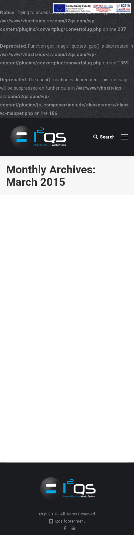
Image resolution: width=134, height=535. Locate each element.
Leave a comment (30, 424)
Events (20, 417)
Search (107, 136)
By (42, 417)
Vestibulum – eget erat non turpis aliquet (61, 401)
